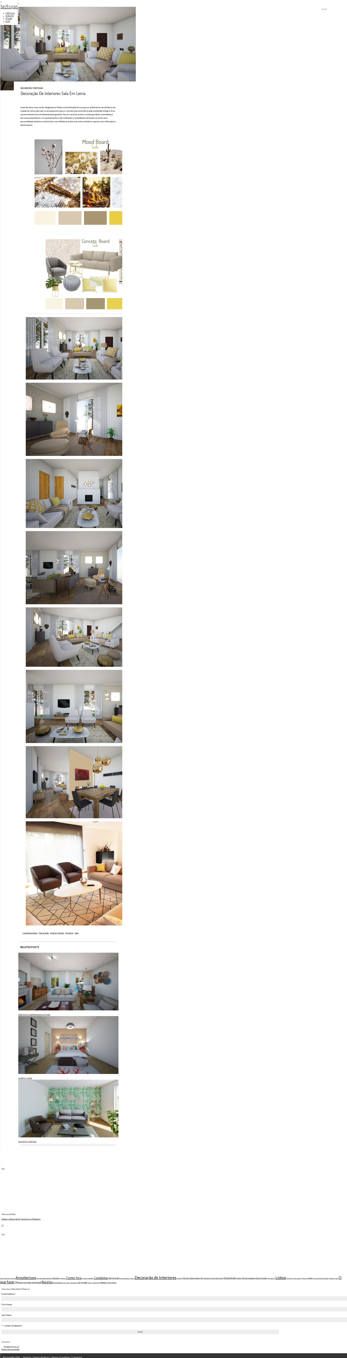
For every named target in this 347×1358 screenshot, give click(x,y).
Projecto (69, 933)
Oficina (9, 18)
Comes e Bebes (87, 1278)
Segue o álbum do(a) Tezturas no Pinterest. (21, 1219)
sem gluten (73, 1283)
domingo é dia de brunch (213, 1278)
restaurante (57, 1283)
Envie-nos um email (10, 1349)
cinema (63, 1278)
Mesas (304, 1278)
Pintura (19, 1282)
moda (309, 1278)
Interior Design (57, 933)
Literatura (289, 1278)
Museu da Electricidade (321, 1278)
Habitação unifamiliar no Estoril (34, 1015)
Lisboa (281, 1277)
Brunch (56, 1278)
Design (179, 1278)
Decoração (26, 88)
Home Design (261, 1278)
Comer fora (73, 1278)
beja (37, 1278)
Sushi (90, 1283)
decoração (44, 933)
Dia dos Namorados (191, 1278)
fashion (239, 1278)
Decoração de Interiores (155, 1277)
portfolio (28, 1282)
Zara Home (111, 1283)
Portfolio (10, 13)
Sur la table (82, 1282)
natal (336, 1278)
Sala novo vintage (27, 1142)
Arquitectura (25, 1277)
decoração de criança (127, 1278)
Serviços (10, 16)
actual (2, 1278)
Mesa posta (297, 1278)
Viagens (103, 1282)
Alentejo (8, 1278)
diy (201, 1278)
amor (13, 1278)
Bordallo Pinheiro (46, 1278)
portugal (36, 1282)
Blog (8, 21)
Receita (46, 1282)
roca (64, 1283)
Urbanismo (95, 1283)
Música (331, 1278)
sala (76, 933)
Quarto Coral (25, 1078)
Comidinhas (101, 1278)
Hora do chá (271, 1278)
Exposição (230, 1278)
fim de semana (248, 1278)
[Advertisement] (21, 1189)
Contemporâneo (30, 933)
